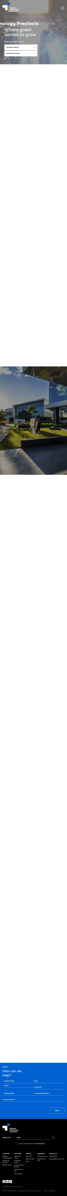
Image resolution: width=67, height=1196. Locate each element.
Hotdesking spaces (17, 1161)
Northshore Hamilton (6, 1161)
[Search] (34, 59)
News (27, 1161)
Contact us (53, 1153)
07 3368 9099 (53, 1156)
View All (12, 568)
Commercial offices (17, 1157)
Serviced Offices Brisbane (19, 1165)
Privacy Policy (40, 1143)
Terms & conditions (49, 1190)
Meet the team (30, 1159)
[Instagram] (4, 1181)
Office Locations (42, 1156)
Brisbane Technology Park (7, 1157)
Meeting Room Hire (18, 1170)
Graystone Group (17, 1186)
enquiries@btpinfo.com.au (56, 1159)
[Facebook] (10, 1181)
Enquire (14, 206)
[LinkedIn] (7, 1181)
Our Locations (12, 123)
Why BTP (28, 1153)
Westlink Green (7, 1165)
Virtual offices (18, 1173)
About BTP (29, 1156)
